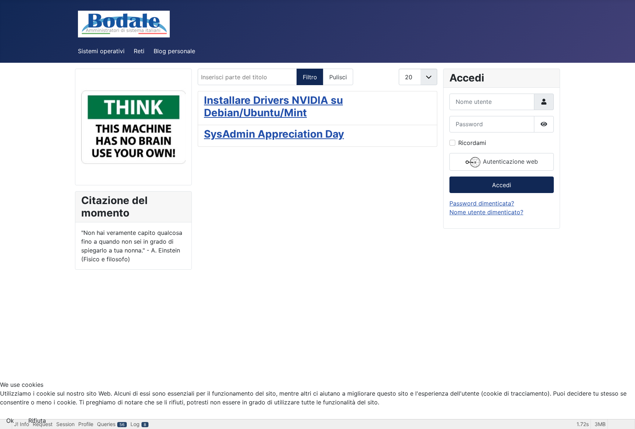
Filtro (310, 77)
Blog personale (174, 51)
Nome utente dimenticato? (486, 212)
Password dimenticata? (481, 203)
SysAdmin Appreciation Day (274, 134)
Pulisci (338, 77)
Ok (10, 420)
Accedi (501, 185)
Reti (139, 51)
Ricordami (472, 142)
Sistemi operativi (101, 51)
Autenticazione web (509, 161)
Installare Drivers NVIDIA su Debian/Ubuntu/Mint (273, 106)
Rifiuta (37, 420)
